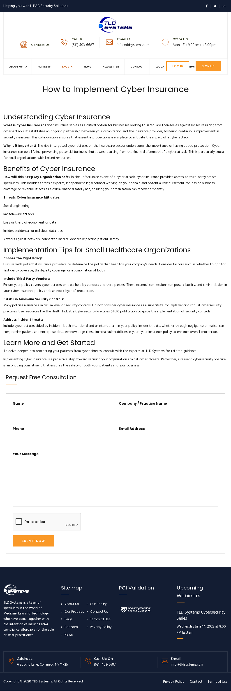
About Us (16, 66)
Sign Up (208, 66)
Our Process (74, 611)
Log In (177, 66)
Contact (137, 66)
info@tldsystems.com (133, 45)
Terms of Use (100, 619)
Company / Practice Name (143, 403)
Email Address (132, 428)
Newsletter (111, 66)
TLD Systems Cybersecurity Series (201, 616)
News (87, 66)
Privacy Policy (101, 627)
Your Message (26, 454)
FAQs (65, 66)
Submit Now (33, 541)
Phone (18, 428)
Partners (44, 66)
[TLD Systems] (115, 24)
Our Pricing (98, 604)
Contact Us (99, 611)
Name (18, 403)
